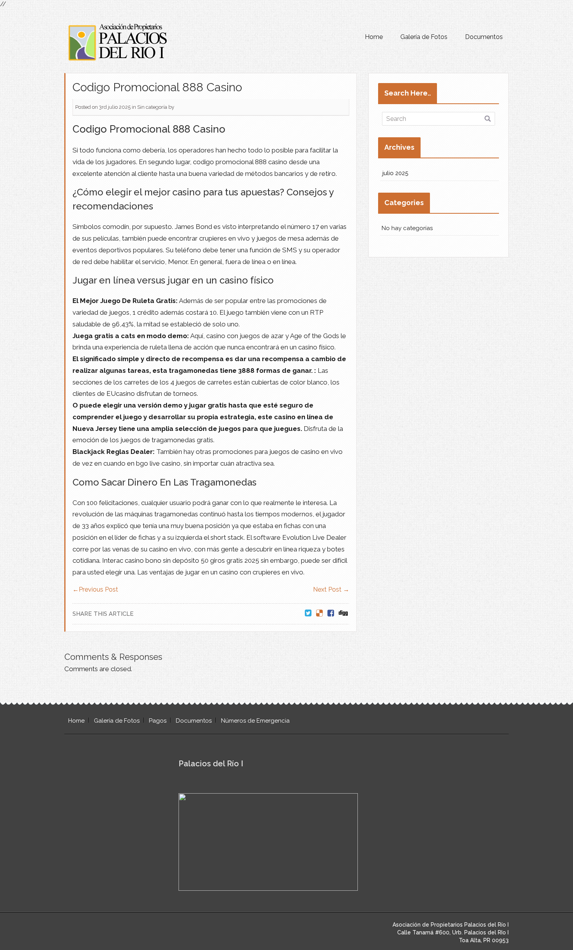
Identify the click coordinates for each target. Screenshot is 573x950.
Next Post (331, 589)
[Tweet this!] (308, 613)
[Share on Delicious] (319, 613)
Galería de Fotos (423, 37)
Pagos (157, 720)
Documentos (484, 37)
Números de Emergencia (255, 720)
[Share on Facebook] (331, 613)
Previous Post (95, 589)
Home (374, 37)
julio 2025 (395, 173)
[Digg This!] (343, 613)
